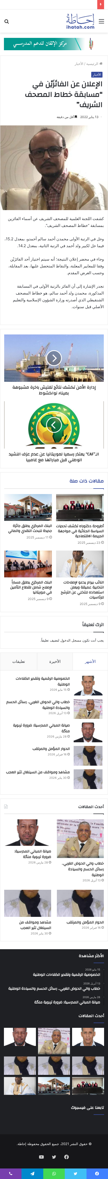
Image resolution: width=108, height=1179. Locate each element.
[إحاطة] (80, 21)
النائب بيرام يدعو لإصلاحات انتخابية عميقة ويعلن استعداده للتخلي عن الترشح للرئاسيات (82, 590)
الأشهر (90, 661)
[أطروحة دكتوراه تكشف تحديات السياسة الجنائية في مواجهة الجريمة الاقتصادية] (80, 507)
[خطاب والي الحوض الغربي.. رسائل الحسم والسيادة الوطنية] (88, 709)
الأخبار (79, 64)
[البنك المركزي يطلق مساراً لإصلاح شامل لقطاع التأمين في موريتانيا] (28, 564)
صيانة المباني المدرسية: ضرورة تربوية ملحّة (41, 728)
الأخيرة (55, 661)
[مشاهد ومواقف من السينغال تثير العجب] (88, 779)
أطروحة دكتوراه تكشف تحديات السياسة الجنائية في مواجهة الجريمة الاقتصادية (80, 531)
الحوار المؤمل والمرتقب (51, 748)
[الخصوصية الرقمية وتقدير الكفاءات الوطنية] (88, 685)
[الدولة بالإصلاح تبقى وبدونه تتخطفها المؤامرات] (20, 1065)
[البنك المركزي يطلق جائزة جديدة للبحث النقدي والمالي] (28, 507)
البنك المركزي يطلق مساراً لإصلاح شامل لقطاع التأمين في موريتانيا (31, 587)
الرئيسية (92, 64)
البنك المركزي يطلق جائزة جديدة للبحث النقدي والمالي (30, 528)
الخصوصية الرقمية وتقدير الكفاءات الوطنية (43, 681)
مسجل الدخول (70, 640)
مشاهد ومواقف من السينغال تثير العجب (38, 772)
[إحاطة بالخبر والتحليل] (54, 44)
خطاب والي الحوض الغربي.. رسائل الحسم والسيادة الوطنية (38, 705)
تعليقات (18, 661)
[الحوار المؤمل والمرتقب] (88, 756)
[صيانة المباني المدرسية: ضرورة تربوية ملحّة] (88, 732)
